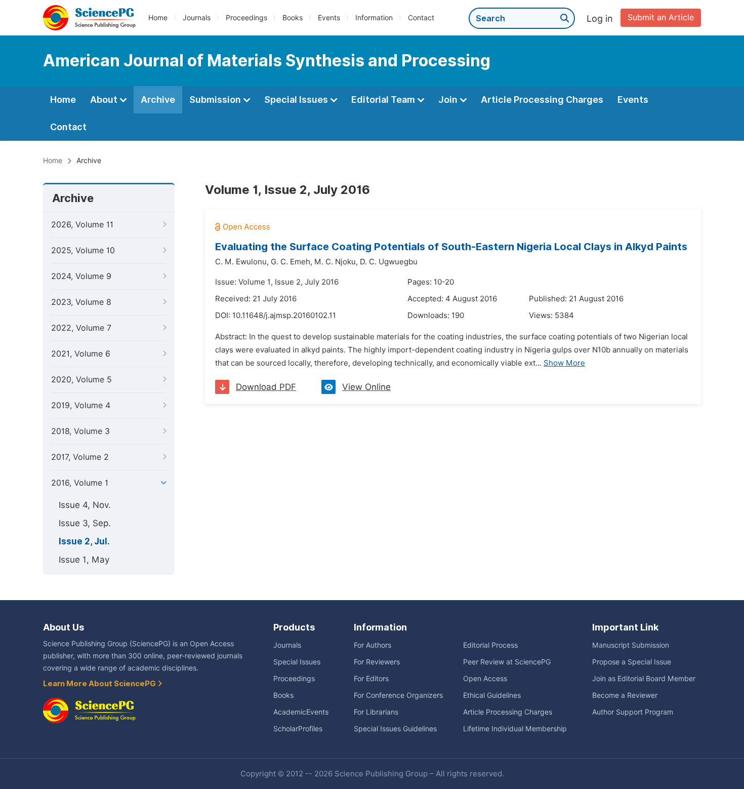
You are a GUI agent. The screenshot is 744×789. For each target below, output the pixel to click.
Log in (600, 18)
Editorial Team (384, 99)
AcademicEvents (300, 712)
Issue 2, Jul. (84, 541)
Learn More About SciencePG (100, 683)
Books (292, 18)
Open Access (485, 679)
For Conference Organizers (398, 695)
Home (158, 18)
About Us (63, 627)
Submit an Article (661, 17)
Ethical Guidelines (492, 695)
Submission (216, 99)
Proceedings (246, 18)
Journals (197, 18)
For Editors (371, 679)
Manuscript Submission (630, 645)
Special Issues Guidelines (395, 729)
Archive (158, 99)
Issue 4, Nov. (85, 505)
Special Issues (297, 99)
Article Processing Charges (542, 99)
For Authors (372, 645)
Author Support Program (632, 712)
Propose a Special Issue (631, 662)
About (104, 99)
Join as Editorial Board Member (643, 679)
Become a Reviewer (624, 695)
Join (449, 99)
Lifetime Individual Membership (515, 729)
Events (329, 18)
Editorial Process (490, 645)
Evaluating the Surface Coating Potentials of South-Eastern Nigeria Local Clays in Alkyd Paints (451, 247)
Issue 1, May (84, 560)
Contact (421, 18)
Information (374, 18)
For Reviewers (377, 662)
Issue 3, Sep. (85, 523)
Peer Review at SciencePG (507, 662)
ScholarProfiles (297, 729)
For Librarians (376, 712)
